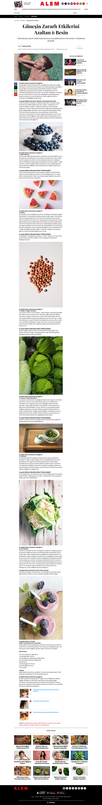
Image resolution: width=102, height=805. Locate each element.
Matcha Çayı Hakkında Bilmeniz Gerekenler (41, 767)
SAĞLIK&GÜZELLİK (40, 9)
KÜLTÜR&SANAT (32, 9)
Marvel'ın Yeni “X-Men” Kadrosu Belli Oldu (75, 79)
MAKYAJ (21, 16)
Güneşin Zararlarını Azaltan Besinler (39, 725)
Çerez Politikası (59, 796)
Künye (32, 796)
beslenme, (44, 723)
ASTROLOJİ (64, 9)
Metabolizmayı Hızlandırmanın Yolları (60, 752)
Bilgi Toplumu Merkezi (50, 796)
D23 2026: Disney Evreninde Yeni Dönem (75, 99)
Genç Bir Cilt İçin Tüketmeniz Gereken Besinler (41, 752)
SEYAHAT (59, 9)
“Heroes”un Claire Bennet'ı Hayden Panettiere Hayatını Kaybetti (73, 60)
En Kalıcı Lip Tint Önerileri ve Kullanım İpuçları (76, 89)
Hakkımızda (42, 796)
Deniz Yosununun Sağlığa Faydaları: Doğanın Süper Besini (79, 767)
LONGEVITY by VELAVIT (76, 11)
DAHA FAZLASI (51, 731)
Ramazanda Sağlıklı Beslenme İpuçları (60, 736)
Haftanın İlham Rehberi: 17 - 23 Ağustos (75, 69)
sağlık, (39, 723)
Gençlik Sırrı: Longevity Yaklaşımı (79, 751)
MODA (26, 9)
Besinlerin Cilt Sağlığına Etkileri (22, 751)
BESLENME (34, 16)
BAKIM (15, 16)
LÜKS (23, 9)
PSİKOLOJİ (27, 16)
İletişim (37, 796)
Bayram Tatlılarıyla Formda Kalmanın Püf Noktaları (79, 736)
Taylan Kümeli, (52, 723)
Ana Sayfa (16, 20)
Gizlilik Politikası (67, 796)
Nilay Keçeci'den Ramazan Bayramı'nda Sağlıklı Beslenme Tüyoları (23, 768)
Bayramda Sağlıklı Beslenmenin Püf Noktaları (22, 736)
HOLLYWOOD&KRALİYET (51, 9)
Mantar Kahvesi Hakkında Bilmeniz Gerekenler (41, 736)
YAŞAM (86, 9)
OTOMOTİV (70, 9)
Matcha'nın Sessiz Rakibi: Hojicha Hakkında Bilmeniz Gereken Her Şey (60, 768)
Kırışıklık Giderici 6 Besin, (30, 723)
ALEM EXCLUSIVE (16, 11)
